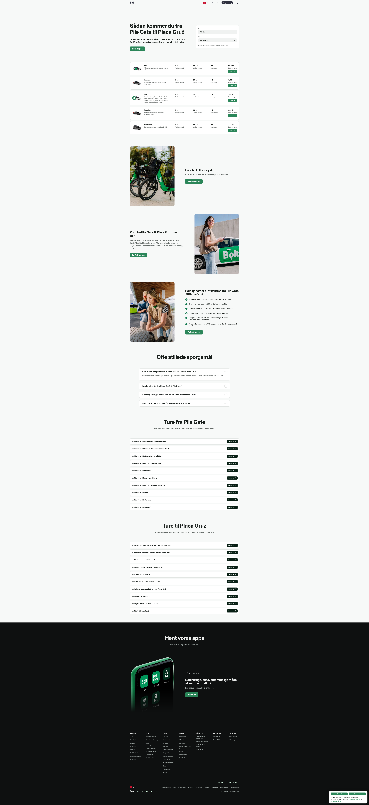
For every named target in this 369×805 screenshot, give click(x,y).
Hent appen (137, 49)
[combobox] (217, 32)
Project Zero (167, 753)
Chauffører (182, 740)
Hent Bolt (192, 694)
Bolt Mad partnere (151, 751)
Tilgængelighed (168, 756)
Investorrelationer (168, 763)
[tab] (188, 673)
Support (215, 3)
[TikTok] (156, 791)
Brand (165, 772)
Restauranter (183, 754)
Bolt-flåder (149, 754)
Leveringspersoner (185, 747)
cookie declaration (354, 799)
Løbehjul (132, 740)
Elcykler (132, 743)
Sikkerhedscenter (201, 750)
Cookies (206, 787)
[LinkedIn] (151, 791)
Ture (131, 736)
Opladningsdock (234, 740)
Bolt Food (133, 749)
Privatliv (190, 787)
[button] (225, 371)
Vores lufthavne (218, 740)
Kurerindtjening (150, 748)
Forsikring (199, 787)
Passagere (182, 736)
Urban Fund (166, 759)
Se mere (231, 441)
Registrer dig (227, 3)
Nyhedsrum (166, 769)
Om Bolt (165, 736)
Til (199, 37)
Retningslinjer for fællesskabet (229, 787)
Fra (199, 28)
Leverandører (166, 787)
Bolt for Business (135, 756)
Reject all (357, 794)
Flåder (181, 751)
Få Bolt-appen (194, 181)
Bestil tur (232, 71)
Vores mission (233, 736)
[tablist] (192, 673)
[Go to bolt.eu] (132, 3)
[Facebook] (137, 791)
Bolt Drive (133, 746)
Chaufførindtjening (152, 740)
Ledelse (165, 743)
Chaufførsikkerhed (202, 741)
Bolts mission (167, 740)
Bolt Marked (134, 753)
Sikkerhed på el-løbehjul (201, 745)
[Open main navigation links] (237, 3)
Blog (164, 766)
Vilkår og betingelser (179, 787)
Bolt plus (133, 759)
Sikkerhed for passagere (200, 737)
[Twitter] (142, 791)
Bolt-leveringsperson (151, 744)
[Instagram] (146, 791)
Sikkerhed (214, 787)
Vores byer (216, 736)
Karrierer (165, 746)
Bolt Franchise (150, 758)
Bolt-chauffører (151, 736)
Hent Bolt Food (233, 782)
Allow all (339, 794)
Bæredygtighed (168, 749)
